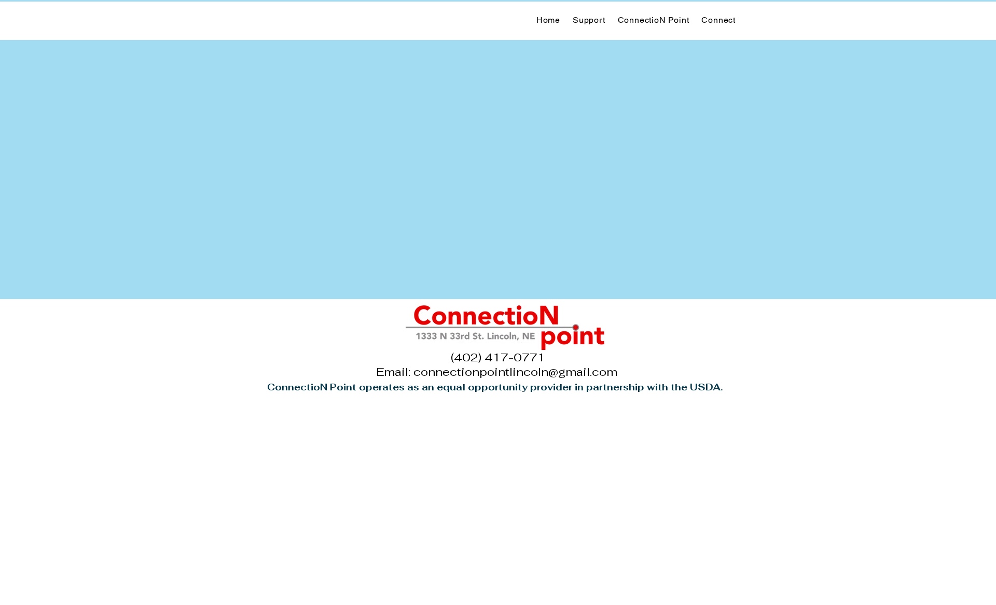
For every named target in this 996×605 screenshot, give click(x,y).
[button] (654, 20)
